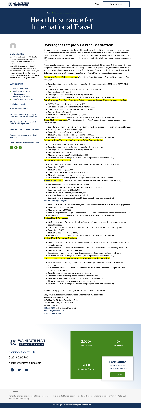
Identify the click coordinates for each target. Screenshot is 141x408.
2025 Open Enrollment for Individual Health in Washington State (23, 123)
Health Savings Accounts (19, 108)
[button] (11, 147)
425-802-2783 (49, 308)
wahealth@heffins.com (54, 310)
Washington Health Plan (81, 404)
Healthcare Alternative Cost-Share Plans (24, 143)
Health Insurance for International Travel (24, 129)
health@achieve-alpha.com (25, 362)
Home (48, 13)
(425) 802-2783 (19, 357)
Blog (97, 4)
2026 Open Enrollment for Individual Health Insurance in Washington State (23, 115)
